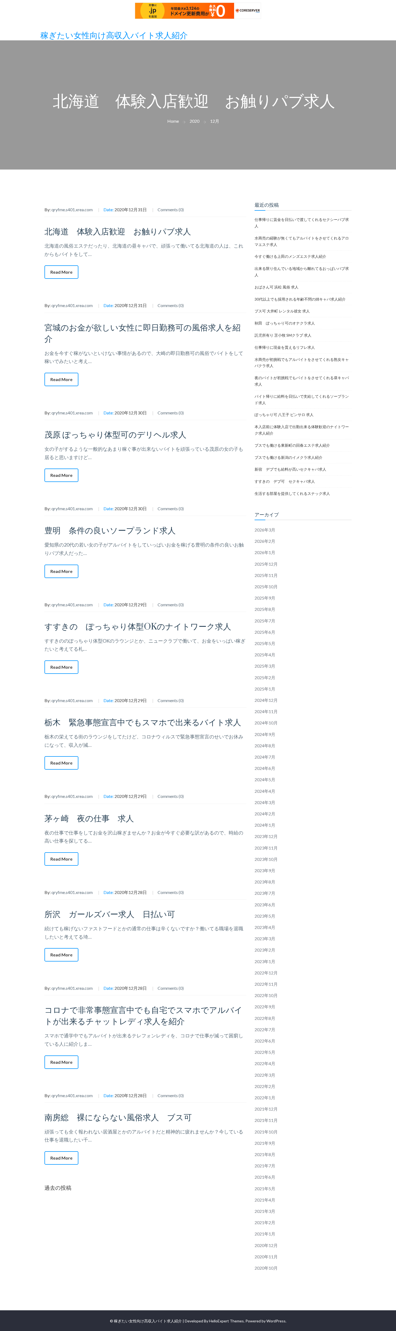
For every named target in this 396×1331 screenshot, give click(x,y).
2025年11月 (266, 575)
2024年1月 (265, 825)
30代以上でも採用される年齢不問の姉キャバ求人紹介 (300, 299)
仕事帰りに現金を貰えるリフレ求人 (285, 347)
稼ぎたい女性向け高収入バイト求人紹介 (114, 35)
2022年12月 (266, 972)
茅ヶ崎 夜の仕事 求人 (89, 818)
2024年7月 (265, 756)
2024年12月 (266, 700)
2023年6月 (265, 904)
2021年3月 (265, 1211)
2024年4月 (265, 791)
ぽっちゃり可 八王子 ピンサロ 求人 (284, 414)
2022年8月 (265, 1018)
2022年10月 (266, 995)
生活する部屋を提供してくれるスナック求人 (292, 493)
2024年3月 (265, 802)
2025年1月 (265, 688)
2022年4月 (265, 1063)
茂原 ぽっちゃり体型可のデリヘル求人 (115, 435)
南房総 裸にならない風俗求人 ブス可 (118, 1117)
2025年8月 (265, 609)
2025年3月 (265, 665)
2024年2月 (265, 813)
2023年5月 (265, 915)
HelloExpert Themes (226, 1321)
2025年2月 (265, 677)
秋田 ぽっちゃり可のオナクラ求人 (285, 323)
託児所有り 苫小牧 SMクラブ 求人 (283, 335)
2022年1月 (265, 1097)
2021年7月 (265, 1165)
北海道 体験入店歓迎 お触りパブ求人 (117, 231)
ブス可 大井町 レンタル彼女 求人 (282, 311)
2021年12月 (266, 1108)
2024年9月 (265, 734)
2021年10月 (266, 1131)
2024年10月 (266, 722)
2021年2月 (265, 1222)
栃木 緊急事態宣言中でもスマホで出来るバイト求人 (142, 722)
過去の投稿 (57, 1187)
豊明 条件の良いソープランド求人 (110, 530)
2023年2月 (265, 949)
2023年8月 (265, 881)
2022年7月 (265, 1029)
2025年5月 (265, 643)
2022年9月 (265, 1006)
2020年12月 (266, 1245)
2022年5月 (265, 1052)
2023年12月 (266, 836)
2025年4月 (265, 654)
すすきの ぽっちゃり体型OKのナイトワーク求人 (137, 626)
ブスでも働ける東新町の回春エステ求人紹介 (292, 445)
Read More (61, 271)
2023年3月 (265, 938)
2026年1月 (265, 552)
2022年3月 (265, 1075)
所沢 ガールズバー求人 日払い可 (109, 914)
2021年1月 (265, 1233)
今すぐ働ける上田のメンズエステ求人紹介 (290, 256)
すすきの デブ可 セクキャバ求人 (285, 481)
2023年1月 (265, 961)
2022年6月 (265, 1040)
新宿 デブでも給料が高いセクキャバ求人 (290, 469)
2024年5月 (265, 779)
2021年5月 (265, 1188)
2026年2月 (265, 541)
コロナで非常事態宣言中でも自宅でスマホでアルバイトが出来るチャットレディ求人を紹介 (143, 1016)
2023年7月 (265, 893)
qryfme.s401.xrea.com (72, 209)
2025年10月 (266, 586)
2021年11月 (266, 1120)
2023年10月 (266, 859)
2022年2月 (265, 1086)
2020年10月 (266, 1267)
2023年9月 (265, 870)
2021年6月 (265, 1176)
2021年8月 (265, 1154)
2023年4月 (265, 927)
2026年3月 (265, 529)
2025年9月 (265, 597)
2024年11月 (266, 711)
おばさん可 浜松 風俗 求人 (276, 287)
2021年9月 (265, 1143)
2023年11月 (266, 847)
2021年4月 (265, 1199)
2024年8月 (265, 745)
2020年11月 (266, 1256)
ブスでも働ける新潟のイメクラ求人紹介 (288, 457)
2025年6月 (265, 632)
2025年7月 (265, 620)
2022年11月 (266, 984)
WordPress (276, 1321)
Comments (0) (171, 209)
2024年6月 (265, 768)
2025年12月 (266, 563)
